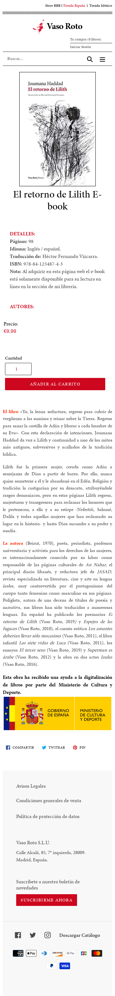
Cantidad (13, 358)
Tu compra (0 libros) (85, 39)
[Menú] (102, 58)
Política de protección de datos (48, 816)
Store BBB (53, 5)
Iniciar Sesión (80, 46)
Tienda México (100, 5)
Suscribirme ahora (47, 900)
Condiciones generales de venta (48, 800)
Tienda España (74, 5)
